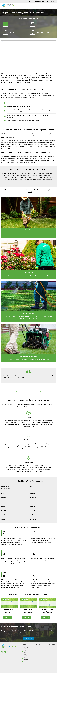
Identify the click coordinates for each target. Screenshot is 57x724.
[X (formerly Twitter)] (5, 651)
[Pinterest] (8, 651)
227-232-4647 (52, 1)
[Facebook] (2, 651)
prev (16, 391)
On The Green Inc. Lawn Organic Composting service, (23, 93)
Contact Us (28, 638)
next (41, 391)
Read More (8, 617)
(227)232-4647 (6, 488)
